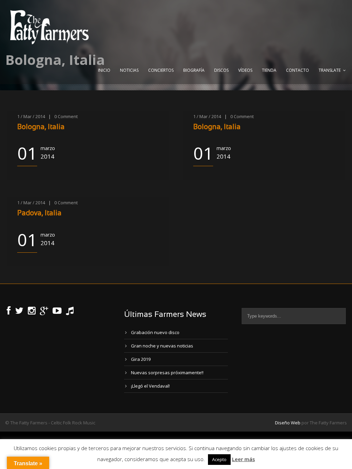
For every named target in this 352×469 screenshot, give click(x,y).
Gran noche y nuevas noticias (162, 346)
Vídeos (245, 70)
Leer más (243, 459)
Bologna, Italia (41, 127)
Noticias (129, 70)
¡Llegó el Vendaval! (150, 386)
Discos (221, 70)
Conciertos (161, 70)
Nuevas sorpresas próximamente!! (167, 372)
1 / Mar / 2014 (31, 116)
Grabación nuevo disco (155, 332)
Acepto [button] (219, 459)
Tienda (269, 70)
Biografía (194, 70)
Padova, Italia (39, 213)
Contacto (297, 70)
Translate (330, 70)
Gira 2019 (141, 359)
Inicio (104, 70)
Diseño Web (287, 423)
